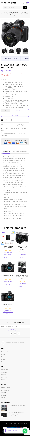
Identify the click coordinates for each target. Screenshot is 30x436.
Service (3, 362)
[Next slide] (27, 51)
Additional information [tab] (19, 152)
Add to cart (20, 111)
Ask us (5, 120)
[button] (4, 51)
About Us (4, 372)
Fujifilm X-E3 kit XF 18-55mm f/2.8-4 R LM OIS (22, 247)
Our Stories (4, 377)
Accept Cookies (12, 430)
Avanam (15, 425)
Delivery (3, 359)
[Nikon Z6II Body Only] (8, 267)
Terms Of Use (5, 390)
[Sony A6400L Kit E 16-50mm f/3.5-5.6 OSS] (22, 267)
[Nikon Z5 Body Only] (8, 296)
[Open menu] (2, 3)
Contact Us (4, 370)
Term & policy (5, 352)
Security (3, 392)
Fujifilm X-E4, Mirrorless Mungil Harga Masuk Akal (16, 414)
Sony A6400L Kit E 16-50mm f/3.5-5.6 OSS (22, 276)
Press (3, 354)
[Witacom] (10, 3)
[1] (15, 33)
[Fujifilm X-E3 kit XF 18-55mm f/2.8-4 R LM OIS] (22, 238)
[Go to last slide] (2, 51)
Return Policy (5, 387)
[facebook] (11, 333)
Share (15, 120)
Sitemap (3, 397)
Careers (3, 357)
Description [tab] (6, 152)
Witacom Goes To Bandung (16, 405)
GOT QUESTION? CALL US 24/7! (15, 343)
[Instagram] (15, 333)
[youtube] (18, 333)
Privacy (3, 395)
